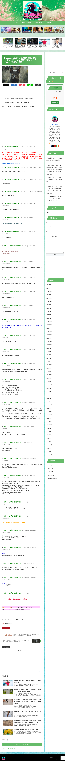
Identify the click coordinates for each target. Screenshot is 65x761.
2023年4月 (49, 418)
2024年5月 (49, 375)
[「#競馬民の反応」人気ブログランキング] (7, 624)
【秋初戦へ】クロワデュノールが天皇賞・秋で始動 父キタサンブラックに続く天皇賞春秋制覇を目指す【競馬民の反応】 (54, 168)
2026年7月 (49, 288)
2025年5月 (49, 335)
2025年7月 (49, 328)
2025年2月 (49, 345)
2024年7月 (49, 368)
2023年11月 (49, 395)
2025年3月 (49, 341)
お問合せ (51, 757)
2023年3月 (49, 421)
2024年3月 (49, 381)
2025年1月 (49, 348)
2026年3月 (49, 301)
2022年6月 (49, 448)
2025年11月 (49, 314)
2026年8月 (49, 284)
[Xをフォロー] (53, 146)
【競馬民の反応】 (7, 647)
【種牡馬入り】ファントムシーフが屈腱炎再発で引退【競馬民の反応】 (54, 179)
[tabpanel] (8, 43)
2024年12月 (49, 351)
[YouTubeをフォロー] (55, 146)
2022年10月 (49, 435)
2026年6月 (49, 291)
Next (64, 43)
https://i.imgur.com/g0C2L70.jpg (11, 163)
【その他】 (49, 465)
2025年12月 (49, 311)
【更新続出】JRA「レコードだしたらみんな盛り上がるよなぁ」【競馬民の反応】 (54, 198)
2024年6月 (49, 371)
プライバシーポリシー (58, 757)
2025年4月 (49, 338)
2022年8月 (49, 441)
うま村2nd (55, 124)
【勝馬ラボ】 (49, 468)
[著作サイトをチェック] (51, 146)
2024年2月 (49, 385)
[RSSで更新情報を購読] (58, 146)
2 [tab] (31, 51)
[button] (38, 85)
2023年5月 (49, 415)
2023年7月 (49, 408)
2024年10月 (49, 358)
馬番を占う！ (55, 102)
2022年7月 (49, 445)
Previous (1, 43)
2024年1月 (49, 388)
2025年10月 (49, 318)
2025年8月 (49, 325)
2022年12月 (49, 431)
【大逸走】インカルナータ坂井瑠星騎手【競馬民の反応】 (54, 159)
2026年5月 (49, 294)
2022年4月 (49, 455)
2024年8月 (49, 365)
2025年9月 (49, 321)
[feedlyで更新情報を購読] (56, 146)
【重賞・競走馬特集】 (52, 478)
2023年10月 (49, 398)
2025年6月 (49, 331)
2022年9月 (49, 438)
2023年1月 (49, 428)
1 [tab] (29, 51)
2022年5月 (49, 451)
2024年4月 (49, 378)
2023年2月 (49, 425)
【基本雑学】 (49, 471)
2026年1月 (49, 308)
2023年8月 (49, 405)
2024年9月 (49, 361)
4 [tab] (35, 51)
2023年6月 (49, 411)
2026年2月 (49, 304)
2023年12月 (49, 391)
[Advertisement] (22, 92)
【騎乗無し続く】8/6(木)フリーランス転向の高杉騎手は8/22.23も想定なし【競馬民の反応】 (54, 188)
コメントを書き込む (22, 744)
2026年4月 (49, 298)
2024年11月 (49, 355)
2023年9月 (49, 401)
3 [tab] (33, 51)
